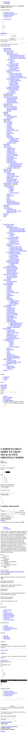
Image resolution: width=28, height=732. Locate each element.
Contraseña (3, 719)
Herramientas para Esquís (13, 79)
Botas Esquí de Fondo (12, 54)
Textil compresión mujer (16, 166)
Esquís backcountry (11, 101)
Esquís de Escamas (14, 67)
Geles (11, 191)
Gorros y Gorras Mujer (12, 155)
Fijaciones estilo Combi (15, 74)
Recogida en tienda (8, 614)
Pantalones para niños (12, 179)
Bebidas (12, 190)
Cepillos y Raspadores (15, 80)
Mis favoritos (7, 638)
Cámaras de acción (11, 209)
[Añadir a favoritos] (1, 496)
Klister (11, 62)
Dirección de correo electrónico (8, 716)
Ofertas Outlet (10, 366)
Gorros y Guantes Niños (13, 176)
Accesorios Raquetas (12, 108)
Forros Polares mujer (12, 154)
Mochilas (9, 199)
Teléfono (22, 511)
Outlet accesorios (11, 367)
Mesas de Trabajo (14, 83)
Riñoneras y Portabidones (13, 202)
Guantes (9, 131)
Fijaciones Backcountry (12, 102)
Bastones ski (10, 52)
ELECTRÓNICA (8, 208)
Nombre (3, 511)
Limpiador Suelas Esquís (13, 87)
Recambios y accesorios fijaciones (18, 77)
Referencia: (4, 468)
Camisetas (9, 124)
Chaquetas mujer (11, 152)
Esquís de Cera (13, 66)
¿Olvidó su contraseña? (6, 722)
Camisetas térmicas (14, 138)
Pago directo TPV (8, 627)
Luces (8, 198)
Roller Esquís (10, 117)
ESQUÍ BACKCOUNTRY (11, 97)
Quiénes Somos (7, 610)
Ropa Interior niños (11, 180)
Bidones (9, 194)
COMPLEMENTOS (9, 186)
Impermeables (10, 133)
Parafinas (12, 91)
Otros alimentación (14, 192)
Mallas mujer (10, 159)
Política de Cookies (8, 617)
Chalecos (9, 126)
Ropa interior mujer (11, 162)
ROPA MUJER (7, 147)
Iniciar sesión (4, 385)
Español (11, 12)
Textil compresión (14, 141)
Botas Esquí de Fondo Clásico (17, 55)
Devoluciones (7, 630)
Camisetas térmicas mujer (16, 163)
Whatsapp (3, 520)
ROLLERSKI (7, 115)
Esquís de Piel (13, 69)
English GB (14, 14)
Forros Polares (10, 129)
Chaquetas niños (11, 174)
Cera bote (12, 61)
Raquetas (9, 111)
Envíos (5, 611)
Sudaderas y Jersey (11, 142)
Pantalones (9, 136)
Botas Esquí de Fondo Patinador (18, 58)
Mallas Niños (10, 177)
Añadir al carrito (4, 494)
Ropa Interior (10, 137)
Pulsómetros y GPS (11, 212)
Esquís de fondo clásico (12, 65)
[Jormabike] (7, 2)
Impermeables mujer (12, 158)
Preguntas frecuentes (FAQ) (10, 628)
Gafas (8, 197)
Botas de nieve (10, 195)
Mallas (8, 134)
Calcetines (9, 123)
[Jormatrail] (7, 3)
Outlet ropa (9, 369)
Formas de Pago (8, 612)
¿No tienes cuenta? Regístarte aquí (9, 726)
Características (7, 528)
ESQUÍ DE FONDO (9, 51)
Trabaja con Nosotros (9, 619)
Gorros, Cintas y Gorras (13, 130)
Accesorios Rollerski (12, 116)
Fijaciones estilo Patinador (16, 76)
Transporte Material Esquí (13, 204)
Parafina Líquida (14, 90)
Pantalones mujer (11, 161)
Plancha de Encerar (14, 86)
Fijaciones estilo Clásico (16, 73)
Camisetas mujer (11, 149)
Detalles (6, 527)
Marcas (5, 370)
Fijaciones (9, 72)
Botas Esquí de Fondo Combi (17, 56)
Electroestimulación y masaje (14, 211)
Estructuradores (14, 81)
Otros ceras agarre (14, 63)
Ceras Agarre (10, 59)
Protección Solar (11, 201)
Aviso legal (6, 618)
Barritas (12, 188)
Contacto (6, 625)
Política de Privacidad (9, 615)
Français (11, 15)
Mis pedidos (7, 637)
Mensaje (23, 514)
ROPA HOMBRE (8, 122)
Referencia (3, 484)
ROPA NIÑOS (7, 172)
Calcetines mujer (11, 148)
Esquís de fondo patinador (13, 70)
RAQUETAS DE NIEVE (10, 106)
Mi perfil (6, 636)
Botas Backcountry (11, 99)
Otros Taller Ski (14, 84)
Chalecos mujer (10, 151)
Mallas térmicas (14, 140)
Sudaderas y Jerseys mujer (13, 167)
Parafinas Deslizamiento (13, 88)
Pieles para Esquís (11, 92)
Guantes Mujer (10, 156)
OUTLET (6, 364)
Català (10, 16)
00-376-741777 (7, 19)
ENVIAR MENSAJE (5, 518)
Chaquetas (9, 127)
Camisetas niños (11, 173)
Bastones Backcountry (12, 98)
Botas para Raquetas (12, 109)
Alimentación (10, 187)
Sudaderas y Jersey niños (13, 181)
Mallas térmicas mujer (15, 165)
